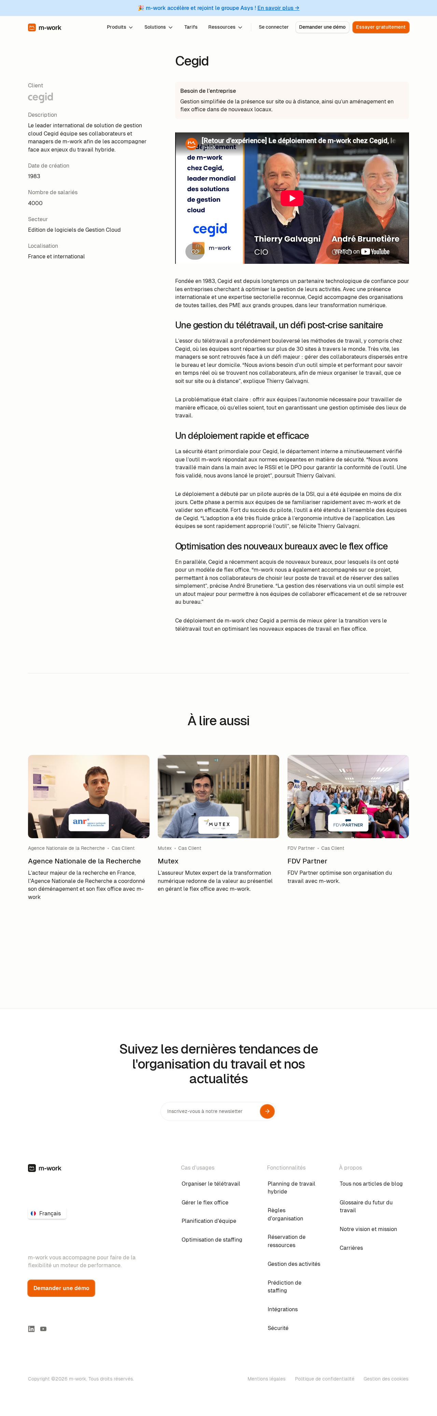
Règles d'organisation (285, 1214)
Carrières (351, 1247)
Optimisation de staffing (212, 1239)
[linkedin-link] (31, 1329)
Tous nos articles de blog (371, 1183)
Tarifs (191, 27)
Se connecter (274, 27)
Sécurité (278, 1328)
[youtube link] (43, 1329)
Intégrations (283, 1309)
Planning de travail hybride (291, 1188)
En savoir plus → (278, 8)
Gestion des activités (294, 1264)
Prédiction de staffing (284, 1287)
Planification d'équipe (209, 1221)
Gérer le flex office (205, 1202)
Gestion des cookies (386, 1379)
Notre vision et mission (368, 1229)
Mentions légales (266, 1379)
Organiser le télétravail (211, 1183)
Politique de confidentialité (324, 1379)
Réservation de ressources (287, 1241)
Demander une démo (322, 27)
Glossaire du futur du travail (366, 1206)
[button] (120, 27)
